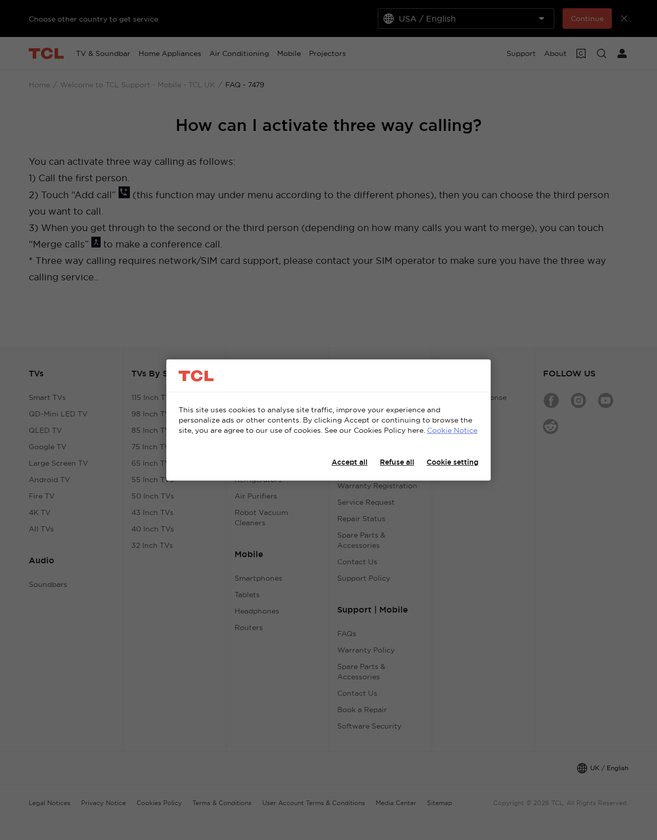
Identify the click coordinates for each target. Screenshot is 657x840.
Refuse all (397, 462)
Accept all (350, 462)
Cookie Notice (452, 430)
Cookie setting (452, 462)
